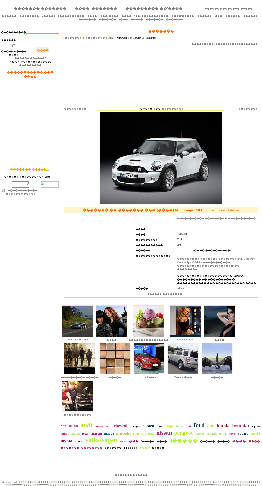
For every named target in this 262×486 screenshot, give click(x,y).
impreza (256, 426)
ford (199, 425)
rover (232, 433)
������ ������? (30, 58)
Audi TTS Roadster (77, 339)
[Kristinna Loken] (185, 337)
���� (92, 16)
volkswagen (101, 440)
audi (86, 425)
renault (212, 433)
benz (108, 426)
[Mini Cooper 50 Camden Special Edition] (161, 204)
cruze (159, 426)
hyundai (240, 425)
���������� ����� (79, 377)
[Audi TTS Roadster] (78, 337)
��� (233, 44)
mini (136, 433)
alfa (64, 426)
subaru (243, 433)
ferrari (180, 426)
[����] (112, 337)
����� (137, 19)
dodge (169, 426)
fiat (189, 426)
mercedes (123, 433)
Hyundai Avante (149, 377)
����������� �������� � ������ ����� (216, 218)
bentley (99, 426)
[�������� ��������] (149, 337)
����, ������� (96, 9)
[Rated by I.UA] (50, 186)
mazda (109, 433)
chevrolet (122, 425)
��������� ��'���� (154, 9)
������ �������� (164, 294)
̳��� (218, 16)
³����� (147, 441)
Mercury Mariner (183, 377)
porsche (199, 433)
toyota (66, 440)
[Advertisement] (30, 123)
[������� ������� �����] (228, 8)
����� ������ (77, 414)
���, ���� (109, 16)
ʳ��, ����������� (151, 16)
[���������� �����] (79, 374)
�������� (29, 16)
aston (73, 426)
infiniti (65, 433)
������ (9, 16)
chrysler (136, 426)
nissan (164, 432)
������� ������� (40, 9)
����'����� (182, 16)
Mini (110, 37)
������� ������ (131, 475)
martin (96, 433)
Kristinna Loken (185, 339)
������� (87, 19)
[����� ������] (78, 412)
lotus (85, 433)
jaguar (75, 433)
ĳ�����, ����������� (63, 16)
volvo (123, 441)
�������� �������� (148, 340)
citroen (148, 426)
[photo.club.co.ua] (9, 482)
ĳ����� (183, 440)
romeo (223, 433)
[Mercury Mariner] (183, 374)
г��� (123, 19)
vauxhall (79, 441)
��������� (30, 65)
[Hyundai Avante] (149, 374)
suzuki (255, 433)
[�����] (115, 374)
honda (223, 425)
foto (211, 425)
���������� (13, 32)
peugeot (183, 433)
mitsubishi (147, 433)
